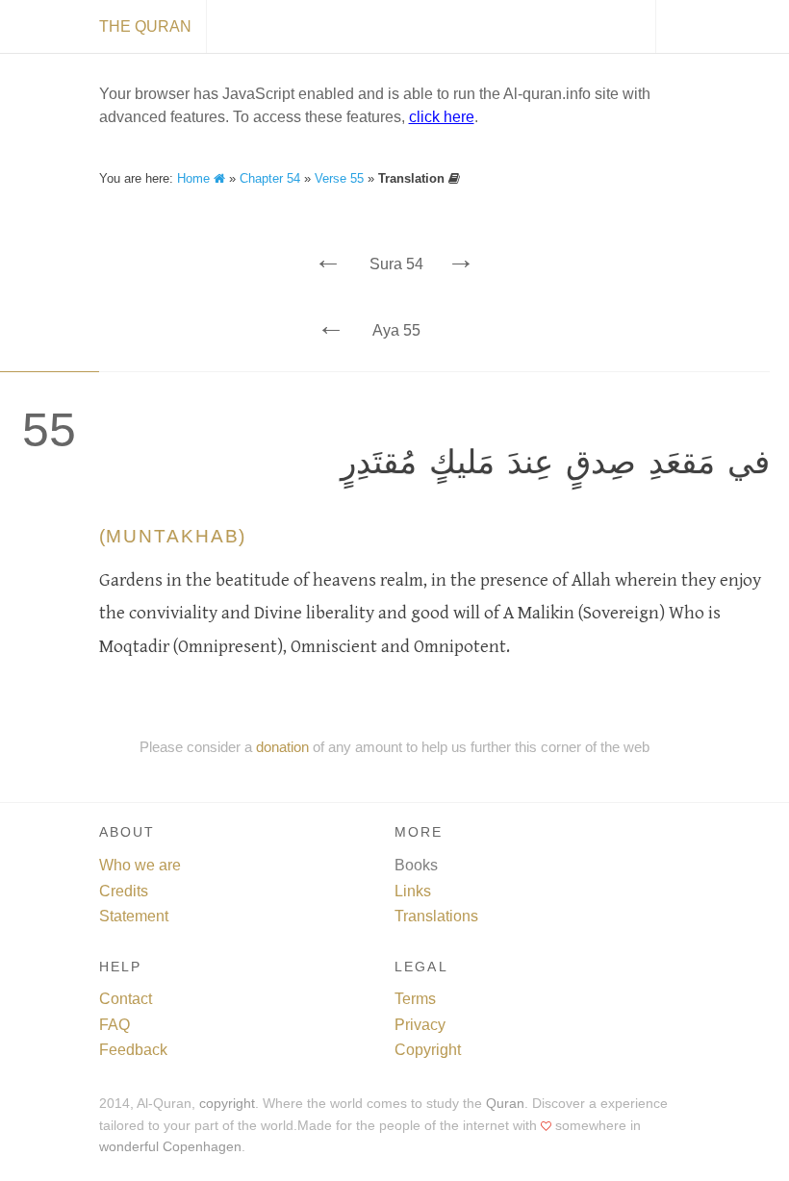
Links (412, 891)
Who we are (140, 865)
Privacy (419, 1025)
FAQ (114, 1025)
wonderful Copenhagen (170, 1147)
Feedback (133, 1050)
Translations (436, 916)
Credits (123, 891)
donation (282, 747)
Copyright (427, 1050)
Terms (415, 999)
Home (195, 178)
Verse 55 (339, 178)
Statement (133, 916)
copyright (227, 1103)
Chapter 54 (270, 178)
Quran (505, 1103)
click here (441, 117)
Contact (125, 999)
